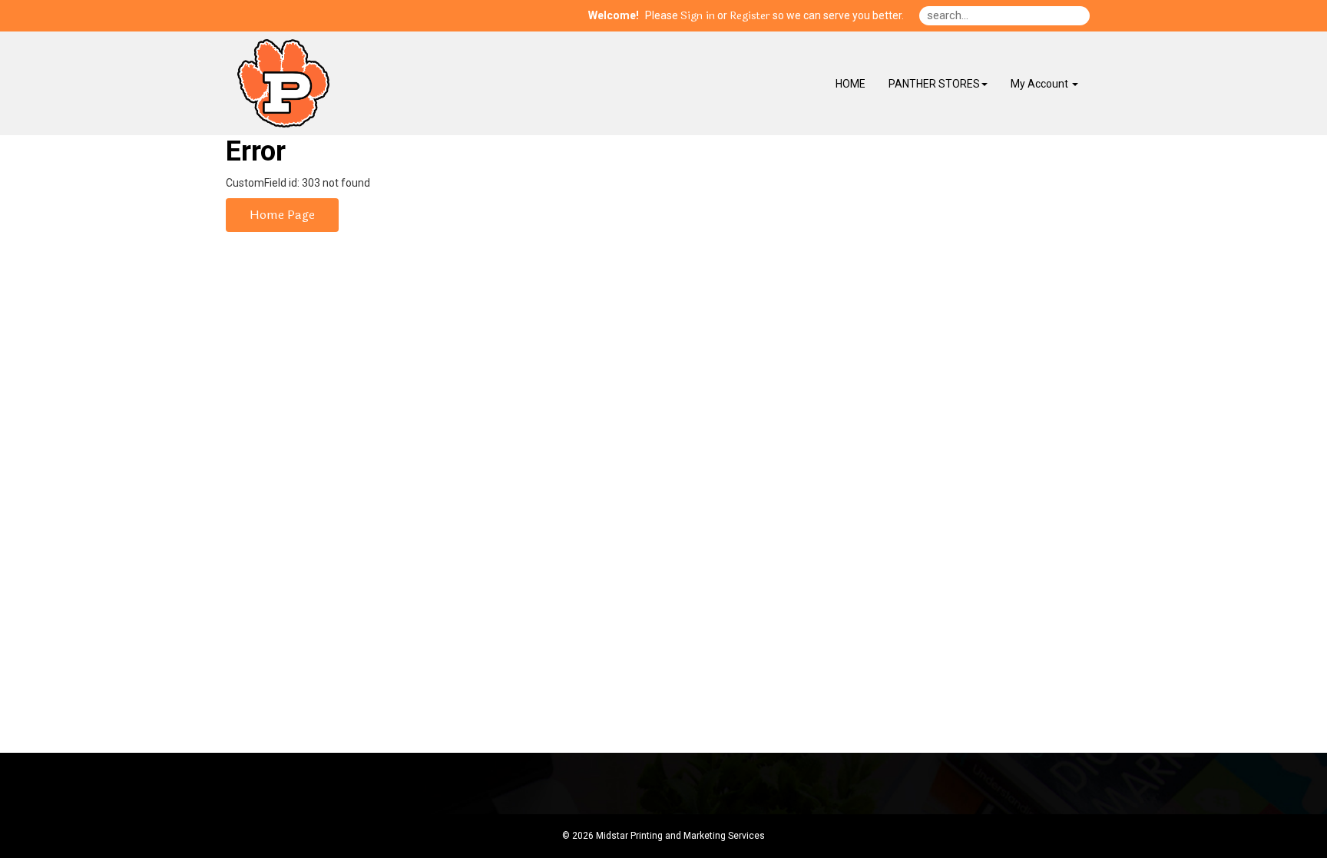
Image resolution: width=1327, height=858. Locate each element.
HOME (850, 84)
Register (750, 16)
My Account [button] (1041, 84)
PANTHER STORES (934, 84)
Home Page (282, 214)
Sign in (697, 16)
